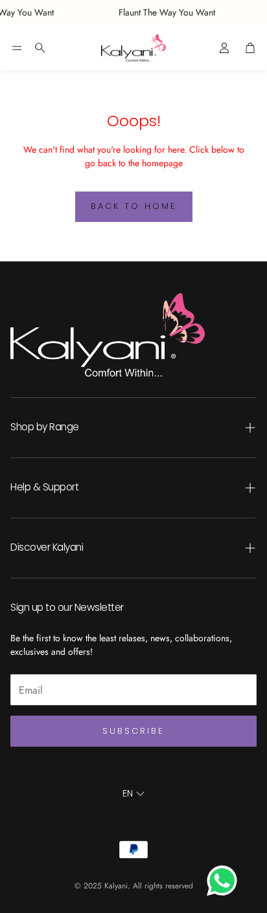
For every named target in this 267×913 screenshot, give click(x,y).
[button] (16, 48)
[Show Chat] (225, 880)
